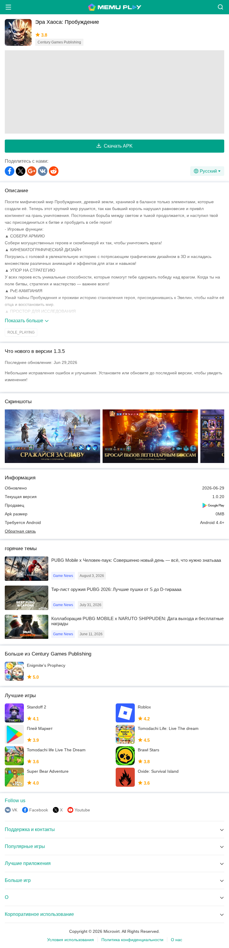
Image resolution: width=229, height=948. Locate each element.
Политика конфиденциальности (132, 939)
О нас (176, 939)
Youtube (82, 810)
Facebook (38, 810)
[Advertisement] (114, 92)
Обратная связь (20, 531)
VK (14, 810)
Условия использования (70, 939)
